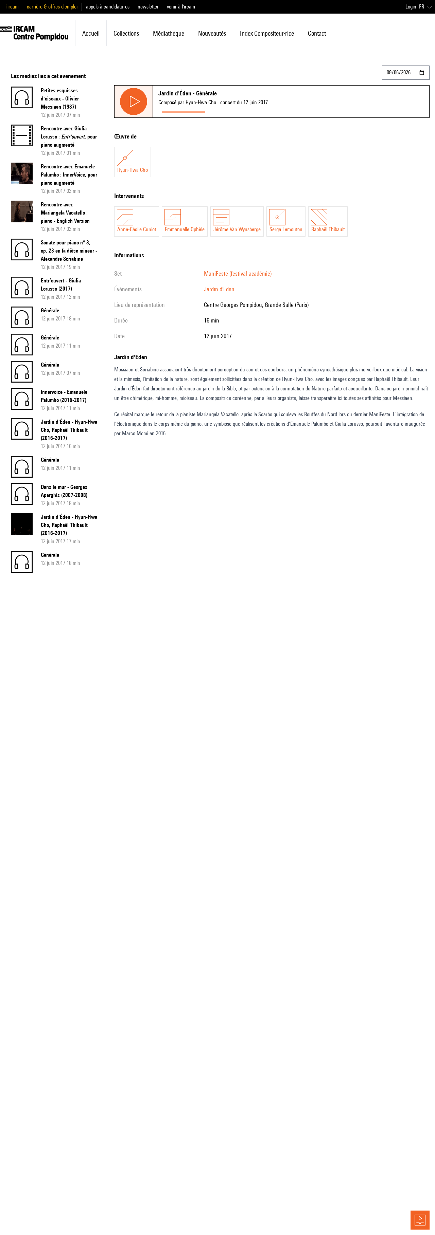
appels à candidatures (107, 6)
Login (410, 6)
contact (317, 33)
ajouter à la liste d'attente (238, 110)
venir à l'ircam (181, 6)
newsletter (148, 6)
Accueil (91, 33)
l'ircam (12, 6)
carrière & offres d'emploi (52, 6)
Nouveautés (212, 33)
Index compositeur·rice (267, 33)
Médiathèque (168, 33)
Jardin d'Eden (219, 289)
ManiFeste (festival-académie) (238, 273)
